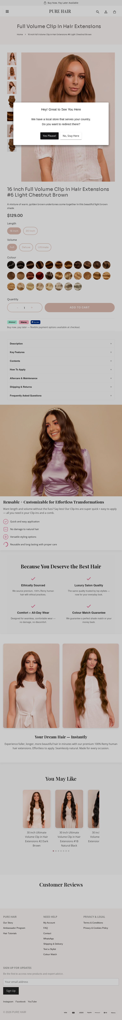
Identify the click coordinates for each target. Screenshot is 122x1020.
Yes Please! (49, 136)
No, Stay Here (71, 136)
